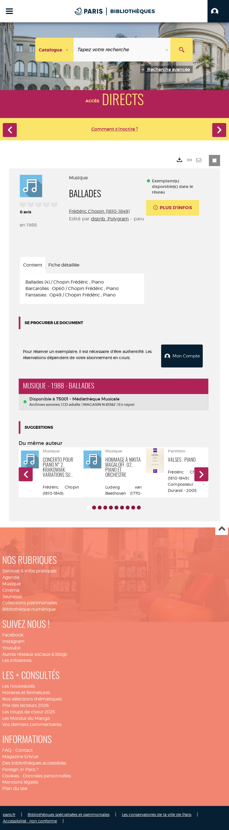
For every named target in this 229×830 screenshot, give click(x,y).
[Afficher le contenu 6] (116, 508)
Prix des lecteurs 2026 (25, 705)
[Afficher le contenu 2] (94, 508)
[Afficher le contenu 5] (111, 508)
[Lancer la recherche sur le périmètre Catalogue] (181, 50)
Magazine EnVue (20, 756)
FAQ (6, 750)
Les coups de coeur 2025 (28, 712)
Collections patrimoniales (29, 602)
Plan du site (14, 788)
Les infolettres (17, 660)
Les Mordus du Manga (26, 718)
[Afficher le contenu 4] (105, 508)
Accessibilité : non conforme (30, 821)
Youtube (11, 647)
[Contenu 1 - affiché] (88, 508)
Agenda (10, 577)
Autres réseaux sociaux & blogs (34, 654)
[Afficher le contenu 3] (100, 508)
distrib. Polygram (110, 218)
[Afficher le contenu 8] (128, 508)
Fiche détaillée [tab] (63, 265)
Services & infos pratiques (29, 571)
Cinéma (10, 590)
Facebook (12, 635)
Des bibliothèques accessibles (34, 763)
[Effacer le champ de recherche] (167, 50)
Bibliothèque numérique (29, 609)
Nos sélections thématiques (32, 699)
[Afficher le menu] (9, 11)
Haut (221, 529)
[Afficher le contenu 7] (122, 508)
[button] (218, 11)
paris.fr (9, 814)
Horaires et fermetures (26, 692)
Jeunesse (12, 596)
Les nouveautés (18, 686)
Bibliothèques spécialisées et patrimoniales (68, 814)
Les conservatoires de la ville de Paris (156, 814)
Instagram (13, 641)
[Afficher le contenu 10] (139, 508)
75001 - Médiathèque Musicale (88, 399)
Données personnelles (47, 776)
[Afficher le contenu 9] (133, 508)
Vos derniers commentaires (31, 724)
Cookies (10, 776)
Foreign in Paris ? (20, 769)
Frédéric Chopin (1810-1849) (99, 211)
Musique (11, 583)
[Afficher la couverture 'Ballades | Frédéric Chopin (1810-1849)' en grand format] (31, 185)
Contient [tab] (32, 265)
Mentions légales (20, 782)
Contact (24, 750)
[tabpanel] (82, 288)
